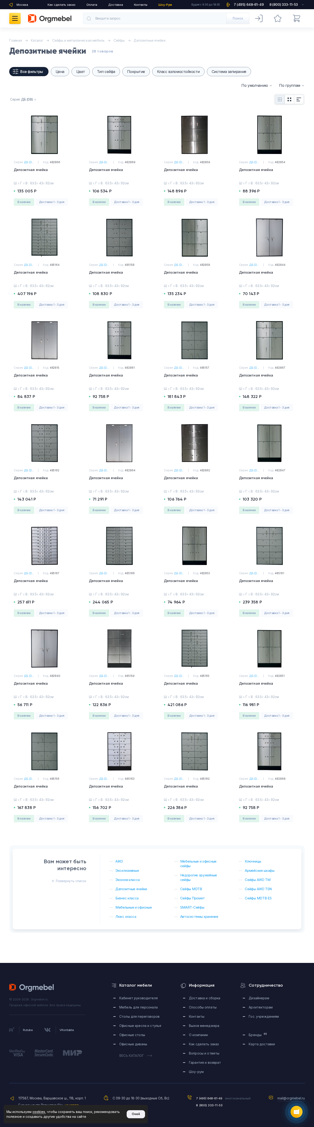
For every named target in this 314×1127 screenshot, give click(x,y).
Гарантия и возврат (205, 1062)
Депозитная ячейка (31, 170)
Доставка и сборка (204, 998)
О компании (198, 1035)
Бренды (258, 1034)
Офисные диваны (133, 1044)
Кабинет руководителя (138, 998)
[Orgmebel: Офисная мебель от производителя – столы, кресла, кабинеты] (49, 18)
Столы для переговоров (139, 1016)
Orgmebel (31, 988)
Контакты (140, 4)
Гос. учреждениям (264, 1016)
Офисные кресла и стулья (140, 1026)
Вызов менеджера (204, 1026)
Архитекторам (261, 1007)
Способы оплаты (203, 1007)
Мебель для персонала (138, 1007)
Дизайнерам (259, 998)
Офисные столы (132, 1035)
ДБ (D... (29, 162)
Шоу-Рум (165, 4)
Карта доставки (262, 1044)
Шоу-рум (196, 1072)
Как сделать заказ (61, 4)
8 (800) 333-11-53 (209, 1105)
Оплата (91, 4)
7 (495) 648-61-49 (209, 1098)
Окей (136, 1114)
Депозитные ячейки (149, 40)
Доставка (115, 4)
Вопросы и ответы (204, 1053)
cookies (38, 1112)
